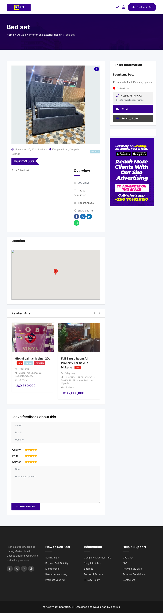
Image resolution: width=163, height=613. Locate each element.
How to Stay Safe (132, 568)
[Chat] (117, 7)
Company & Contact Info (97, 557)
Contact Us (129, 579)
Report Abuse (86, 202)
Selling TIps (52, 557)
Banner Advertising (56, 574)
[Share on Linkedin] (89, 216)
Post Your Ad (144, 7)
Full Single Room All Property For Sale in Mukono (74, 363)
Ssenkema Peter (124, 74)
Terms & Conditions (134, 574)
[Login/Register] (123, 7)
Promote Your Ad (55, 579)
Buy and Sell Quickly (56, 563)
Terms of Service (93, 574)
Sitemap (88, 568)
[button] (55, 272)
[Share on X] (83, 216)
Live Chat (128, 557)
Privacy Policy (92, 579)
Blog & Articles (92, 563)
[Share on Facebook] (76, 216)
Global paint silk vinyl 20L (32, 358)
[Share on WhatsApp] (76, 223)
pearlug (115, 606)
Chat (124, 109)
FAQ (125, 563)
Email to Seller (130, 118)
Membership (52, 568)
